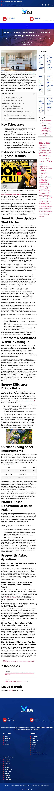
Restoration (44, 130)
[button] (27, 26)
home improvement (44, 166)
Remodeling (43, 188)
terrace (41, 213)
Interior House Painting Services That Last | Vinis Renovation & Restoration (19, 673)
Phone (10, 719)
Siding (48, 208)
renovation (42, 195)
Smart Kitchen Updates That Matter (12, 99)
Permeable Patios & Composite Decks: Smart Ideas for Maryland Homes (50, 104)
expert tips (45, 156)
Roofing (44, 203)
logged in (10, 690)
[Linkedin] (49, 5)
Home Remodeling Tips (12, 39)
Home (3, 39)
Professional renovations (11, 597)
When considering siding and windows (11, 194)
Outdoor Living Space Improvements (12, 106)
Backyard (44, 145)
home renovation (43, 173)
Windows (41, 216)
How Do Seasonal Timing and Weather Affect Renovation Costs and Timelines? (20, 119)
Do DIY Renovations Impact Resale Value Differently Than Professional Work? (20, 113)
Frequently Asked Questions (10, 110)
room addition (46, 206)
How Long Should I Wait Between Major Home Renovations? (17, 111)
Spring (42, 211)
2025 (43, 143)
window (46, 214)
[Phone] (5, 720)
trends (46, 213)
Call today (11, 18)
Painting (42, 186)
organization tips (44, 184)
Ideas (45, 176)
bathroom (43, 147)
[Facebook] (42, 5)
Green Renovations (46, 120)
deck (49, 150)
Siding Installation (43, 209)
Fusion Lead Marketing (43, 785)
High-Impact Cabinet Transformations (13, 100)
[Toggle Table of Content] (34, 94)
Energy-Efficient (45, 153)
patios (47, 186)
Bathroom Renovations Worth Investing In (13, 103)
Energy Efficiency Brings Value (10, 105)
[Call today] (5, 19)
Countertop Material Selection (11, 102)
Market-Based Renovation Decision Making (13, 108)
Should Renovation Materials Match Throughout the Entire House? (19, 117)
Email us (37, 18)
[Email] (32, 720)
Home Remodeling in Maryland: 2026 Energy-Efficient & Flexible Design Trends (42, 84)
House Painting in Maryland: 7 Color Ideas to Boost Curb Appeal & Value (50, 62)
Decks (41, 152)
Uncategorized (45, 135)
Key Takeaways (6, 95)
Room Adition (42, 208)
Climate (43, 150)
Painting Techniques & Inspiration (46, 127)
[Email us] (32, 19)
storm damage (48, 211)
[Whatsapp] (52, 5)
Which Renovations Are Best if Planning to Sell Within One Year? (18, 115)
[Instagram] (45, 5)
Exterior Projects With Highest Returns (12, 97)
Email (36, 719)
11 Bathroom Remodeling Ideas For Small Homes (16, 681)
